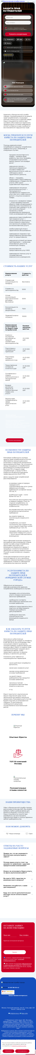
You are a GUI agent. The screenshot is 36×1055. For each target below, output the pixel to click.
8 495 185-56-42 (13, 987)
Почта (9, 43)
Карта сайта (25, 1013)
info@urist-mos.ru (14, 1013)
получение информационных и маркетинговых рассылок (17, 964)
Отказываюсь (22, 1051)
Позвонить (10, 39)
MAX (20, 39)
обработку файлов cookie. (19, 1045)
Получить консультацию (14, 440)
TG (29, 39)
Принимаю (8, 1051)
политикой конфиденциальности (14, 30)
